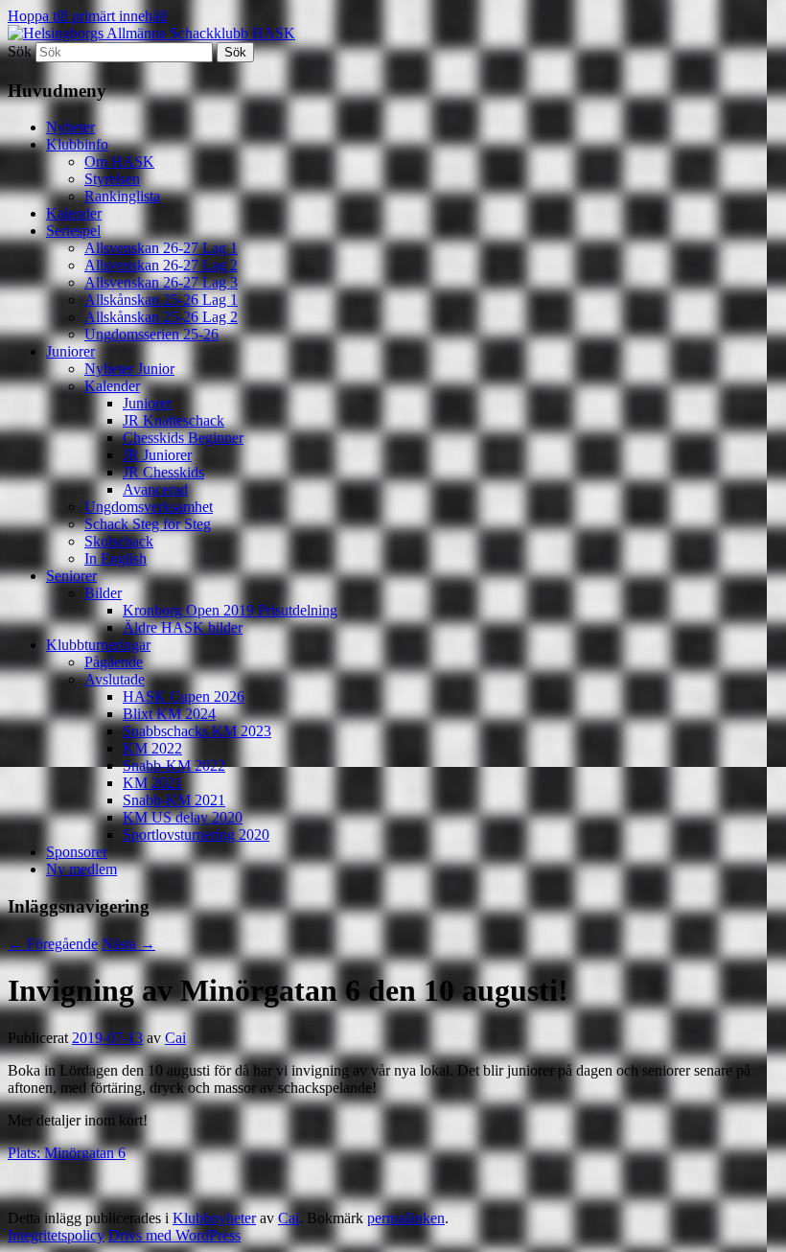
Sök (20, 51)
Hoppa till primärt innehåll (87, 16)
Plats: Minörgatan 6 (67, 1153)
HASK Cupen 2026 (183, 696)
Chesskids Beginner (183, 437)
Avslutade (114, 679)
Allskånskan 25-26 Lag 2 (161, 317)
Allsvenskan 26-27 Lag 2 (161, 265)
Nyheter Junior (129, 368)
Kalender (74, 213)
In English (115, 558)
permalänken (406, 1218)
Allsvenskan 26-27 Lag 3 (161, 282)
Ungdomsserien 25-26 (151, 334)
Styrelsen (112, 179)
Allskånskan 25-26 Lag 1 (161, 299)
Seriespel (73, 230)
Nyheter (70, 127)
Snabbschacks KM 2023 (197, 731)
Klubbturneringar (98, 645)
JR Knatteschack (173, 420)
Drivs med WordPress (174, 1235)
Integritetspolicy (56, 1235)
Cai (175, 1038)
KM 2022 (152, 748)
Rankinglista (122, 196)
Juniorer (70, 351)
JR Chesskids (163, 472)
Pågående (113, 662)
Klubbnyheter (214, 1218)
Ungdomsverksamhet (148, 506)
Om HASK (119, 161)
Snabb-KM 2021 (174, 800)
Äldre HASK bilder (183, 627)
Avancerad (155, 489)
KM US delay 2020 (183, 817)
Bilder (103, 593)
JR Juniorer (157, 455)
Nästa (128, 944)
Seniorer (71, 576)
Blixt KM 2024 (169, 714)
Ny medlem (81, 869)
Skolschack (118, 541)
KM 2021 (152, 783)
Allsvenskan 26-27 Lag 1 (161, 248)
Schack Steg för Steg (147, 524)
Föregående (53, 944)
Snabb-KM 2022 (174, 765)
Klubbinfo (77, 144)
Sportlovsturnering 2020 (196, 834)
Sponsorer (76, 852)
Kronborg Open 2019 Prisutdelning (230, 610)
